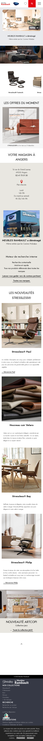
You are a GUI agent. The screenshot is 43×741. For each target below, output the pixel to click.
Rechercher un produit (9, 705)
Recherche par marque (10, 707)
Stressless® (6, 688)
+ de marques (7, 700)
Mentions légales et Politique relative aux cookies (18, 722)
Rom (4, 693)
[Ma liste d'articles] (25, 3)
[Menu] (39, 3)
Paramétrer (20, 738)
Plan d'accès (21, 184)
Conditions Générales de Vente (12, 725)
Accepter (30, 738)
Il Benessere (6, 690)
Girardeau (6, 697)
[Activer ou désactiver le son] (37, 28)
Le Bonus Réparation (9, 712)
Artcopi (5, 695)
